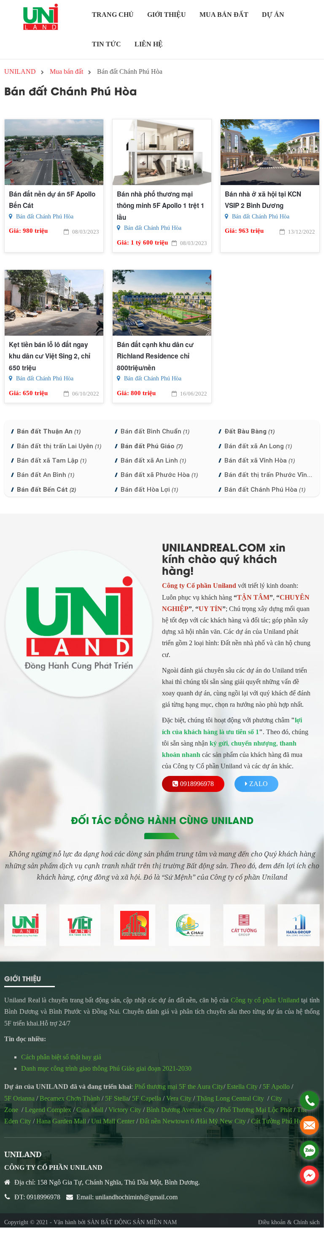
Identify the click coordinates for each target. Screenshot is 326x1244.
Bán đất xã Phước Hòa (159, 475)
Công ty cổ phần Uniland (265, 1000)
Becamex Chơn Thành (69, 1098)
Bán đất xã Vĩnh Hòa (259, 460)
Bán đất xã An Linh (153, 460)
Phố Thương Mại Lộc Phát (256, 1109)
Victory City (124, 1109)
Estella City (242, 1086)
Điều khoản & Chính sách (289, 1222)
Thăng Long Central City (230, 1098)
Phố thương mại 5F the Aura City (179, 1086)
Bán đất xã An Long (258, 446)
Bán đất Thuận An (49, 431)
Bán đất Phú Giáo (152, 446)
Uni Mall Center (113, 1121)
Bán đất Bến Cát (46, 489)
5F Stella (117, 1098)
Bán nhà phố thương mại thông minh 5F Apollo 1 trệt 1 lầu (161, 205)
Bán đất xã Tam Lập (51, 460)
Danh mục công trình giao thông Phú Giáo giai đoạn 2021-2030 (106, 1068)
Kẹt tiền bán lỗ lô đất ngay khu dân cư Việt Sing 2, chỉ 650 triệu (49, 356)
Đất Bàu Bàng (249, 431)
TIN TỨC (106, 44)
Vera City (178, 1098)
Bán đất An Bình (45, 475)
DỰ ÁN (273, 14)
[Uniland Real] (25, 925)
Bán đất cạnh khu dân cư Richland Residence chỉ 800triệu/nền (155, 356)
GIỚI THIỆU (166, 14)
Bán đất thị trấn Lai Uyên (59, 446)
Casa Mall (89, 1109)
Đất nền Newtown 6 (167, 1121)
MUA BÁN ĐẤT (223, 14)
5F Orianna (19, 1098)
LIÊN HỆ (149, 44)
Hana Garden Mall (61, 1121)
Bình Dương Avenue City (180, 1109)
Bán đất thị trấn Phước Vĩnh (268, 475)
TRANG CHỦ (113, 14)
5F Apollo (276, 1086)
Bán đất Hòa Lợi (149, 489)
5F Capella (146, 1098)
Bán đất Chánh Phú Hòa (43, 216)
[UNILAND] (40, 17)
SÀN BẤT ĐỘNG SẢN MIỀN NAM (132, 1222)
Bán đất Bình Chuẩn (155, 431)
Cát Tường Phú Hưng (280, 1121)
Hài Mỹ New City (221, 1121)
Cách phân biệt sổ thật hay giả (62, 1057)
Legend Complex (48, 1109)
